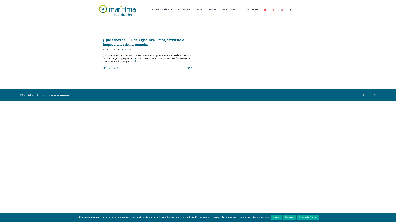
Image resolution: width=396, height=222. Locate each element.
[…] (137, 61)
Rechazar (289, 217)
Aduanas (126, 49)
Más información (111, 68)
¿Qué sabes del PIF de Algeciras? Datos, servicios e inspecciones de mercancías (143, 42)
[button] (290, 9)
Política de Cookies (308, 217)
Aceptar (276, 217)
